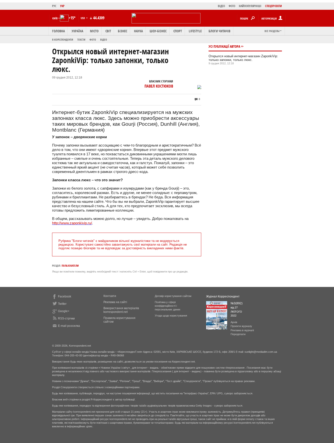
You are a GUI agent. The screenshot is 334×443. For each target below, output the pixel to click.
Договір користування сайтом (173, 296)
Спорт (177, 31)
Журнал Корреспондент (223, 296)
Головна (58, 31)
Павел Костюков (159, 86)
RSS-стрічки (66, 318)
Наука (138, 31)
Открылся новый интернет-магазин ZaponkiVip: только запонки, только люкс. (243, 58)
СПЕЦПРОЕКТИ (273, 6)
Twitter (62, 304)
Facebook (64, 296)
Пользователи (70, 265)
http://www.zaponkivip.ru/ (72, 223)
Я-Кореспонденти (62, 39)
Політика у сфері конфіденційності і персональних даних (167, 306)
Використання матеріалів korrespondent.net (121, 310)
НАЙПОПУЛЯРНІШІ (250, 6)
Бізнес (122, 31)
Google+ (63, 311)
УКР (62, 6)
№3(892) (237, 303)
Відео (103, 39)
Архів (234, 322)
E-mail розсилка (69, 326)
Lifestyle (195, 31)
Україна (77, 31)
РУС (54, 6)
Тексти (81, 39)
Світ (108, 31)
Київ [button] (55, 18)
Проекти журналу (241, 326)
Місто (94, 31)
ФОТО (232, 6)
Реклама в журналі (242, 330)
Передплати (238, 334)
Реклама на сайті (115, 302)
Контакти (109, 296)
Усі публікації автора (224, 46)
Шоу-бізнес (158, 31)
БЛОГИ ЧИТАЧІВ (219, 31)
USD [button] (83, 18)
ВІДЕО (221, 6)
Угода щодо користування (171, 315)
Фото (92, 39)
